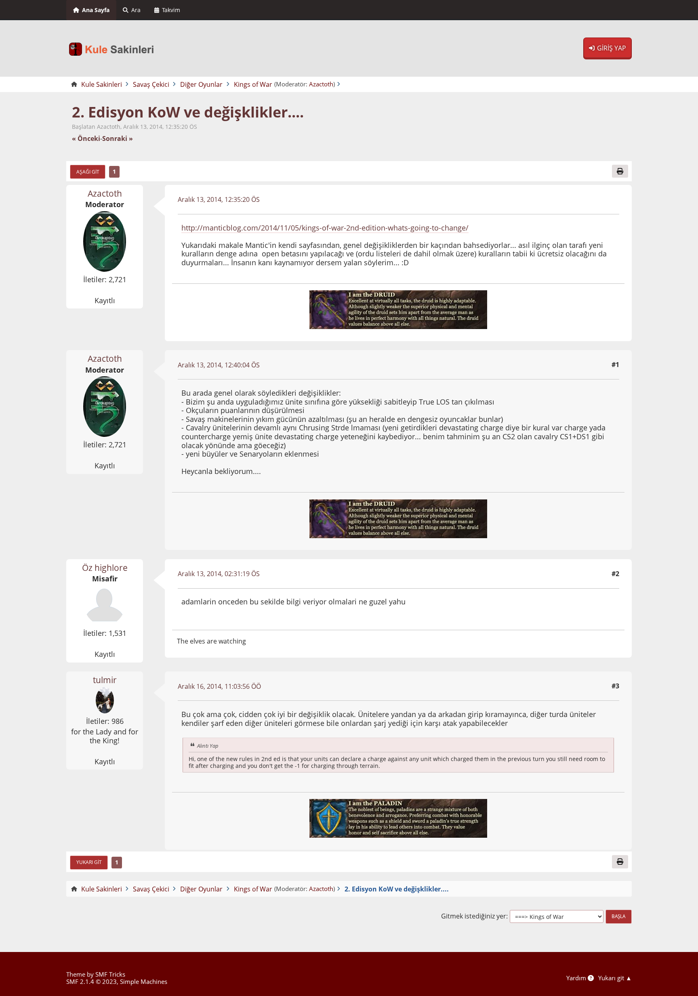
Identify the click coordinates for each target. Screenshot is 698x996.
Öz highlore (105, 567)
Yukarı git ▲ (615, 977)
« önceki (86, 139)
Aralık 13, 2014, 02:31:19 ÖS (219, 573)
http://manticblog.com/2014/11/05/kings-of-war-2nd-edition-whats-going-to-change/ (325, 228)
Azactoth (321, 84)
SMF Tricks (110, 974)
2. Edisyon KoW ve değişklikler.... (188, 112)
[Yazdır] (620, 171)
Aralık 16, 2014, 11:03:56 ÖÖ (219, 686)
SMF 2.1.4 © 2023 (91, 981)
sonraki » (117, 139)
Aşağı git (87, 171)
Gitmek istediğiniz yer (473, 916)
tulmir (105, 680)
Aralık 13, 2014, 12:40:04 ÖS (219, 365)
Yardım (577, 977)
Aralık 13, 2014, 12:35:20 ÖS (219, 199)
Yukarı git (89, 862)
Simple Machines (143, 981)
